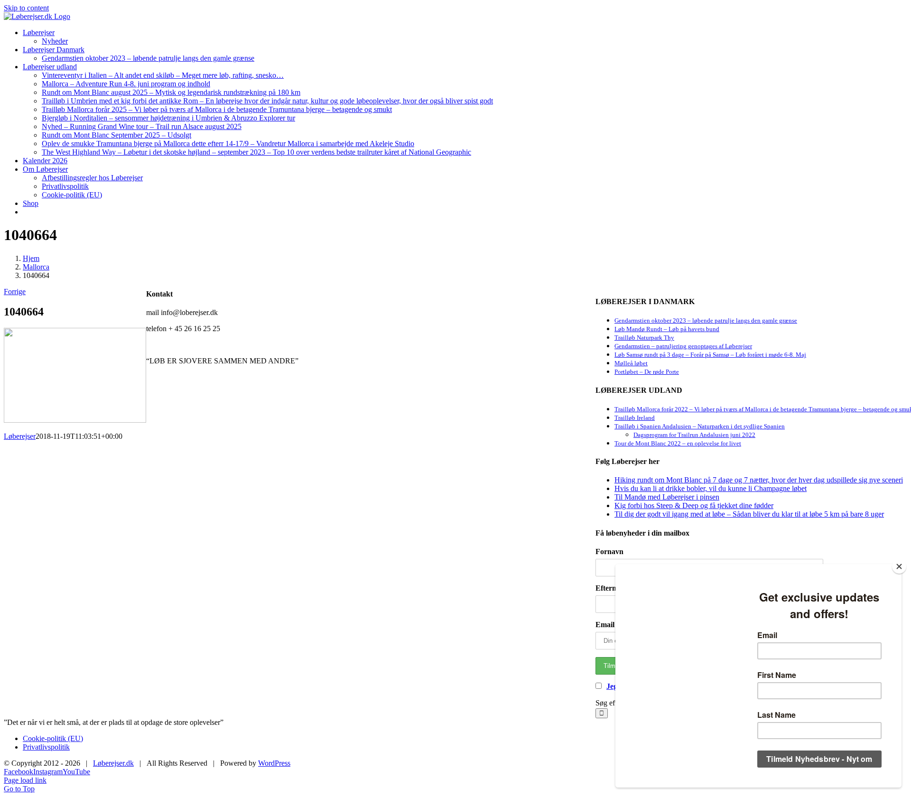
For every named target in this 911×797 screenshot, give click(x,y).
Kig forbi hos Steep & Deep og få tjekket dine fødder (693, 505)
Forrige (15, 291)
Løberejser (20, 436)
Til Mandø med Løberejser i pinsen (666, 497)
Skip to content (26, 8)
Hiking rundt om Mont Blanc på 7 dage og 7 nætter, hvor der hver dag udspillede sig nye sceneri (758, 480)
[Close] (899, 566)
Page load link (25, 780)
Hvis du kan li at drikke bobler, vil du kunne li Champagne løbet (710, 488)
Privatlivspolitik (46, 747)
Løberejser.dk (113, 763)
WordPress (274, 763)
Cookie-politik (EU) (53, 738)
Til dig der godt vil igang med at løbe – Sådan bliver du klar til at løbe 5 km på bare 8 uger (749, 514)
